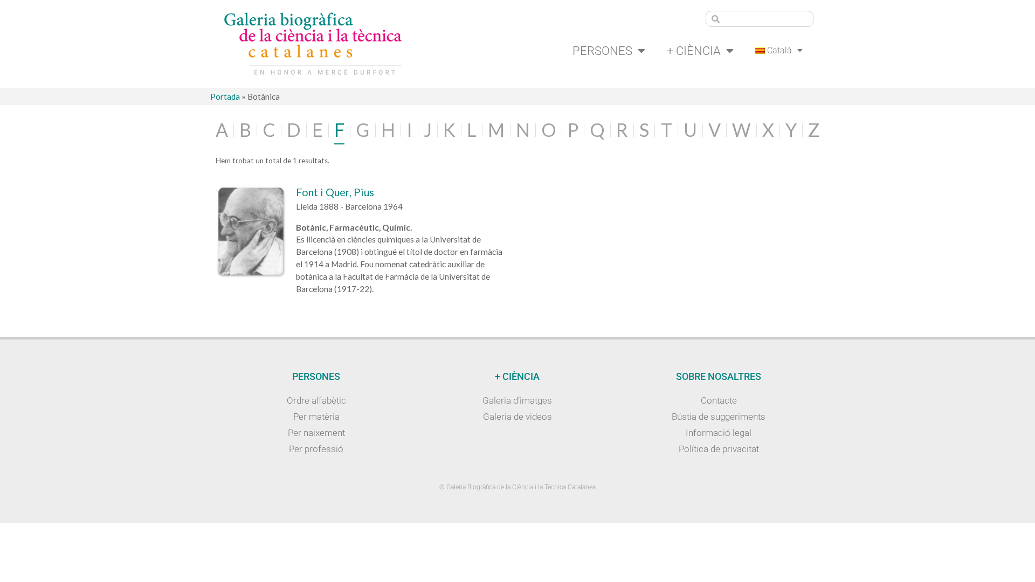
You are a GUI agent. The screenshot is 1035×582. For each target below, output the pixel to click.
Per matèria (316, 416)
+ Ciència (694, 51)
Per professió (316, 449)
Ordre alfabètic (316, 400)
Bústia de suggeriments (718, 416)
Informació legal (718, 432)
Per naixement (316, 432)
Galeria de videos (517, 416)
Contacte (719, 400)
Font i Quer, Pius (335, 191)
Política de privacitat (719, 449)
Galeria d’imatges (517, 400)
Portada (225, 96)
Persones (602, 51)
